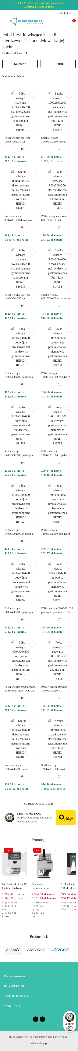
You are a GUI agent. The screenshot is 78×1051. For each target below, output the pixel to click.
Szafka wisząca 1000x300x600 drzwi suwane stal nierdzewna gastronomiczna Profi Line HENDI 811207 (56, 140)
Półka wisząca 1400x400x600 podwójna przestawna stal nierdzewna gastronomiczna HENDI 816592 (20, 610)
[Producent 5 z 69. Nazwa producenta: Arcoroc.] (12, 950)
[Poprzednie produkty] (9, 870)
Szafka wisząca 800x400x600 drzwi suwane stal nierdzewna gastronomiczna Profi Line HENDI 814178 (20, 218)
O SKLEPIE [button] (12, 1006)
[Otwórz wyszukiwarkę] (55, 21)
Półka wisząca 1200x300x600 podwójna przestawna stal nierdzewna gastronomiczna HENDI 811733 (20, 453)
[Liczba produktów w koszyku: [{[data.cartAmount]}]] (71, 21)
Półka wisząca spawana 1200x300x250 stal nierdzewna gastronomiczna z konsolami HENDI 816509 (21, 140)
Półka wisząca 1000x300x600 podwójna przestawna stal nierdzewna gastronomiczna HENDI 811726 (20, 375)
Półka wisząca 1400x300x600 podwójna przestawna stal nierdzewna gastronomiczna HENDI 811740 (20, 532)
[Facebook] (35, 1019)
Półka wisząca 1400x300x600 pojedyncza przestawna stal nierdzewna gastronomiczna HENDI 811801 (56, 532)
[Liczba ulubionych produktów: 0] (63, 21)
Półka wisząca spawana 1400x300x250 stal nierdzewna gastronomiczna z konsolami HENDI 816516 (21, 296)
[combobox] (39, 76)
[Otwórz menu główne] (4, 21)
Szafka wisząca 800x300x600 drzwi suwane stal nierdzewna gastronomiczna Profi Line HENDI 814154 (57, 296)
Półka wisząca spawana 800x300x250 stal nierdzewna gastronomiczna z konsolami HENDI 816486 (57, 218)
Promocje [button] (39, 840)
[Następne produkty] (69, 870)
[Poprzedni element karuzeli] (4, 950)
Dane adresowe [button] (14, 976)
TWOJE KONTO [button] (16, 996)
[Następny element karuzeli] (74, 950)
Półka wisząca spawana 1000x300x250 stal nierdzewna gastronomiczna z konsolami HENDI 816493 (57, 689)
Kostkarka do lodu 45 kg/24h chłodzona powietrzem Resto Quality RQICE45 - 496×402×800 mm (14, 886)
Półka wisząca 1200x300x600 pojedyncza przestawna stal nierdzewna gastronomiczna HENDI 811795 (56, 453)
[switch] (69, 1028)
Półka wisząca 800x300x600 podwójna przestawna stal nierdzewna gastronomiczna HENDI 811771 (57, 610)
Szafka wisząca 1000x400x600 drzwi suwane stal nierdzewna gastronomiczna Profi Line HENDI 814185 (19, 767)
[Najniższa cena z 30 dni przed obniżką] (26, 903)
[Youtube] (42, 1019)
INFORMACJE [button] (14, 986)
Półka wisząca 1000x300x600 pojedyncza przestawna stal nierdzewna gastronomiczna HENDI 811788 (56, 375)
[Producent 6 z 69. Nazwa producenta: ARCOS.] (36, 950)
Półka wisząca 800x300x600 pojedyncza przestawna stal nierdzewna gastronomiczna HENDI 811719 (20, 689)
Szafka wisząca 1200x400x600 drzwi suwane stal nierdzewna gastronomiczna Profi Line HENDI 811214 (56, 767)
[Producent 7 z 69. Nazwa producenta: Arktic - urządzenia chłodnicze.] (60, 950)
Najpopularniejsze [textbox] (13, 76)
